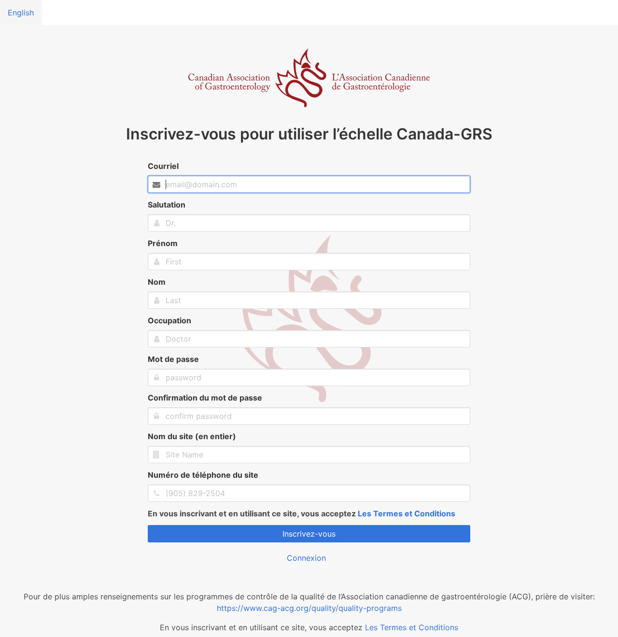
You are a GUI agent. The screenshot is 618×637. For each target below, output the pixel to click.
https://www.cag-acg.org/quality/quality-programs (309, 608)
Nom (157, 282)
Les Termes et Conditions (406, 513)
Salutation (166, 204)
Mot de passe (173, 359)
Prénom (163, 243)
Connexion (306, 558)
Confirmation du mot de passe (205, 397)
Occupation (169, 320)
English (21, 12)
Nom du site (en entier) (192, 436)
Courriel (163, 166)
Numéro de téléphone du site (203, 475)
